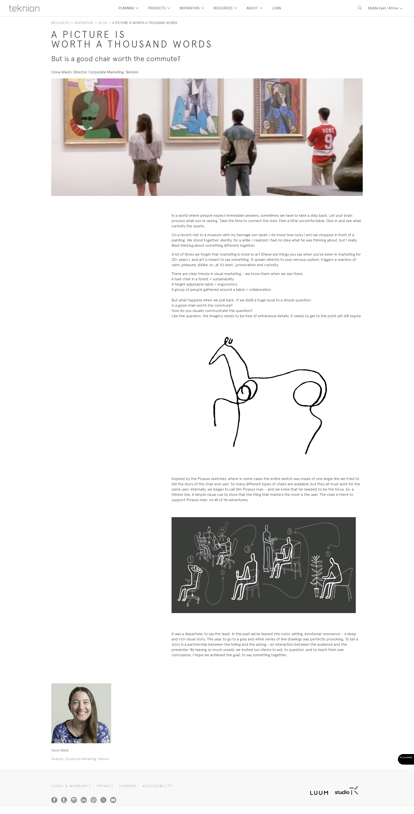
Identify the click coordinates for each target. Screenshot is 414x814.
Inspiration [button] (190, 8)
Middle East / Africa (383, 8)
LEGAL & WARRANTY (71, 786)
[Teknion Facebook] (54, 800)
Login (276, 8)
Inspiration (84, 23)
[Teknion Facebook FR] (64, 800)
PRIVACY (105, 786)
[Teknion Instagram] (74, 800)
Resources (60, 23)
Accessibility (158, 786)
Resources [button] (223, 8)
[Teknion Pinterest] (94, 800)
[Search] (359, 8)
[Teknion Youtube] (113, 800)
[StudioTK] (346, 790)
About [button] (253, 8)
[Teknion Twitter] (103, 800)
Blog (102, 23)
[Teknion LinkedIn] (84, 800)
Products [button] (157, 8)
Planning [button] (127, 8)
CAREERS (128, 786)
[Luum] (317, 790)
